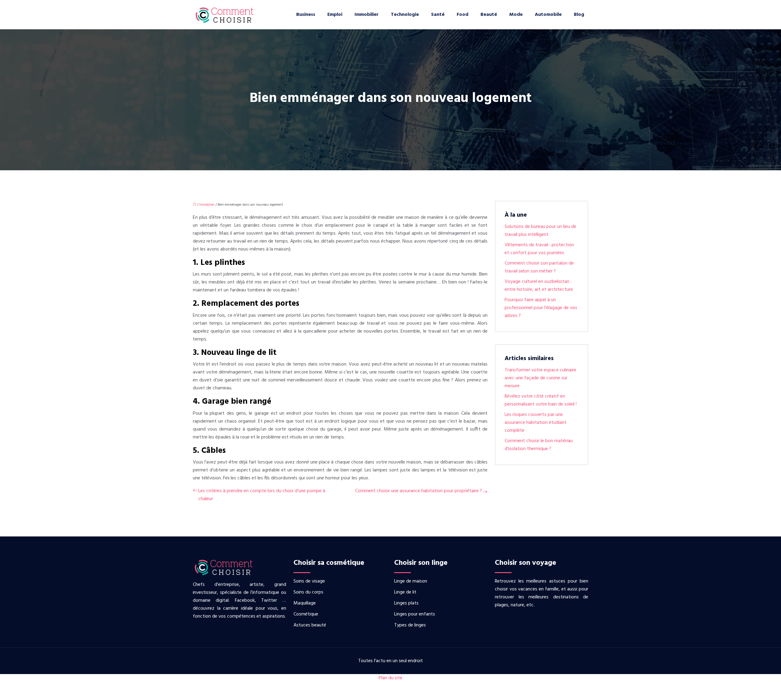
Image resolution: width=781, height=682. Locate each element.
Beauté (488, 15)
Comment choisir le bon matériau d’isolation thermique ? (539, 445)
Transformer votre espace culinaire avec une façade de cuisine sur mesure (540, 378)
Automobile (548, 15)
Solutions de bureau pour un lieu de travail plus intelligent (540, 231)
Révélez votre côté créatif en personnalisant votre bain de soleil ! (541, 400)
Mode (516, 15)
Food (462, 15)
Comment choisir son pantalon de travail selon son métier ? (539, 267)
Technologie (405, 15)
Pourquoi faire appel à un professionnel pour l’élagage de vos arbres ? (541, 308)
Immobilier (367, 15)
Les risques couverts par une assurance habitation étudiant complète (536, 423)
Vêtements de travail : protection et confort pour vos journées (539, 249)
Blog (579, 15)
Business (305, 15)
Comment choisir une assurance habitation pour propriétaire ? (418, 491)
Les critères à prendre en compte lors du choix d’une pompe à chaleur (261, 495)
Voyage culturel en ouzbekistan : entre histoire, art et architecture (539, 286)
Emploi (334, 15)
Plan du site (390, 678)
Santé (437, 15)
